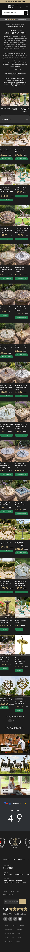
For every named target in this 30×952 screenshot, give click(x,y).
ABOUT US (6, 744)
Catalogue (8, 24)
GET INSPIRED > (6, 790)
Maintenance (8, 929)
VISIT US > (5, 769)
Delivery (14, 925)
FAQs (19, 933)
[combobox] (15, 12)
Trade (23, 1)
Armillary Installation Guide (13, 78)
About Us (7, 1)
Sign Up (22, 901)
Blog (13, 937)
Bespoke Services (9, 933)
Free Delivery (4, 315)
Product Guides (20, 929)
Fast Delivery (13, 1)
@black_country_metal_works (16, 860)
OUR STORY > (6, 748)
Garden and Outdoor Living (18, 24)
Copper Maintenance (17, 82)
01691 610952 (8, 868)
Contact (18, 941)
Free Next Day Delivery (6, 158)
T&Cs (19, 937)
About (6, 925)
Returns (22, 925)
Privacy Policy (8, 941)
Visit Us (19, 1)
